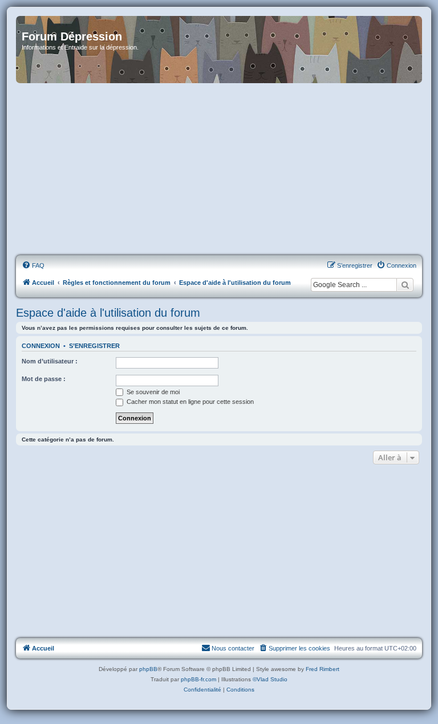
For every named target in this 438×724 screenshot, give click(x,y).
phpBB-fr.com (198, 679)
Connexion (41, 345)
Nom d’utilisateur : (50, 361)
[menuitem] (33, 265)
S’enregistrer (94, 345)
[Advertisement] (219, 169)
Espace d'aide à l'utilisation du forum (108, 312)
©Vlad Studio (270, 679)
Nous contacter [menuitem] (233, 648)
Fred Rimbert (322, 669)
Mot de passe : (44, 378)
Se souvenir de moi (152, 391)
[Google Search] (404, 285)
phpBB (148, 669)
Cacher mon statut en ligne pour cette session (189, 401)
